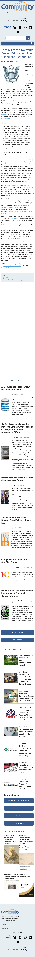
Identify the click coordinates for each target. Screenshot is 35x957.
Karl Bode (16, 437)
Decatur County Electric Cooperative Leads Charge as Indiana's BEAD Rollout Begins (26, 749)
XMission (14, 280)
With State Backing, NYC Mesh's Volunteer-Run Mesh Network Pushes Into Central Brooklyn (26, 678)
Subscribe (5, 928)
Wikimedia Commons (7, 268)
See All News (17, 640)
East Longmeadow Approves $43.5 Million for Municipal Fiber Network (26, 660)
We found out (15, 218)
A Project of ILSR (13, 20)
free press (10, 278)
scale (24, 280)
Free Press (4, 114)
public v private (18, 278)
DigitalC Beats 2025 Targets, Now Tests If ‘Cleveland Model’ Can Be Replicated (26, 732)
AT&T (4, 280)
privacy (20, 280)
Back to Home (17, 632)
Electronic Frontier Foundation (12, 266)
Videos (19, 815)
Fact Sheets (19, 823)
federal (9, 280)
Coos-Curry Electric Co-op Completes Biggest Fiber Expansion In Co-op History (26, 696)
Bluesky (15, 27)
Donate (7, 27)
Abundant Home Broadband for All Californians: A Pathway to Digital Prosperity (10, 839)
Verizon (26, 278)
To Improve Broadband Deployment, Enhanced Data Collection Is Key (11, 876)
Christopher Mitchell (19, 567)
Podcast (18, 808)
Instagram (25, 27)
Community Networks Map (18, 800)
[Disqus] (17, 307)
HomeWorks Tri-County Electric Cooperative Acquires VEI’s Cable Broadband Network (25, 714)
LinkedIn (30, 27)
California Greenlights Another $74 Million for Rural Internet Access (25, 784)
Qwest (5, 278)
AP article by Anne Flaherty (11, 185)
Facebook (20, 27)
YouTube (18, 32)
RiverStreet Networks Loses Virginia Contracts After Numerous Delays (26, 767)
